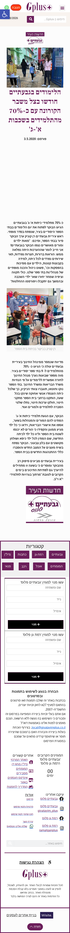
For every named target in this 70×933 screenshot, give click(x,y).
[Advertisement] (35, 181)
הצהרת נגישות (31, 862)
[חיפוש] (30, 19)
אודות (29, 795)
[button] (5, 14)
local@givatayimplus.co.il (49, 727)
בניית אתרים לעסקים (21, 915)
